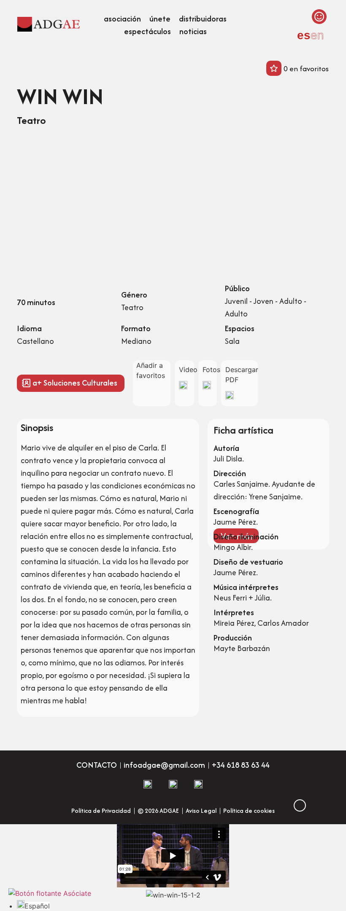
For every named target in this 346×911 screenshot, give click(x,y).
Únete (159, 18)
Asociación (122, 18)
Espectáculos (147, 31)
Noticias (193, 31)
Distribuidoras (203, 18)
